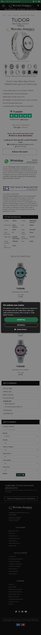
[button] (20, 329)
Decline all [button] (21, 325)
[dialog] (20, 317)
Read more (17, 315)
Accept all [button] (21, 320)
